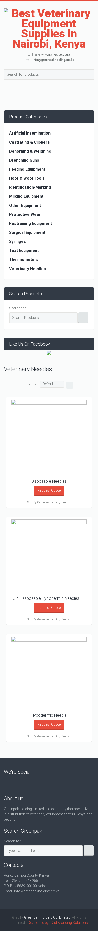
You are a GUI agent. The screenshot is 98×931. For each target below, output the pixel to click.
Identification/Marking (30, 187)
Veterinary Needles (27, 268)
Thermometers (23, 259)
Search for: (18, 308)
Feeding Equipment (27, 169)
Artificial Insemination (30, 133)
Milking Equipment (26, 196)
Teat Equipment (24, 250)
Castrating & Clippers (29, 142)
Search (90, 75)
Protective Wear (25, 214)
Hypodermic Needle (49, 715)
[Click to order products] (69, 385)
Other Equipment (25, 205)
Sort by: (31, 384)
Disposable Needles (49, 481)
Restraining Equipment (30, 223)
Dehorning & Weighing (30, 151)
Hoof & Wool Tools (27, 178)
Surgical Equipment (27, 232)
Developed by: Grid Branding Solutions (58, 923)
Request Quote (49, 490)
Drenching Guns (24, 160)
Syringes (17, 241)
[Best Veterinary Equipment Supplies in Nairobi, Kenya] (49, 28)
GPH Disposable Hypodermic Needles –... (49, 598)
